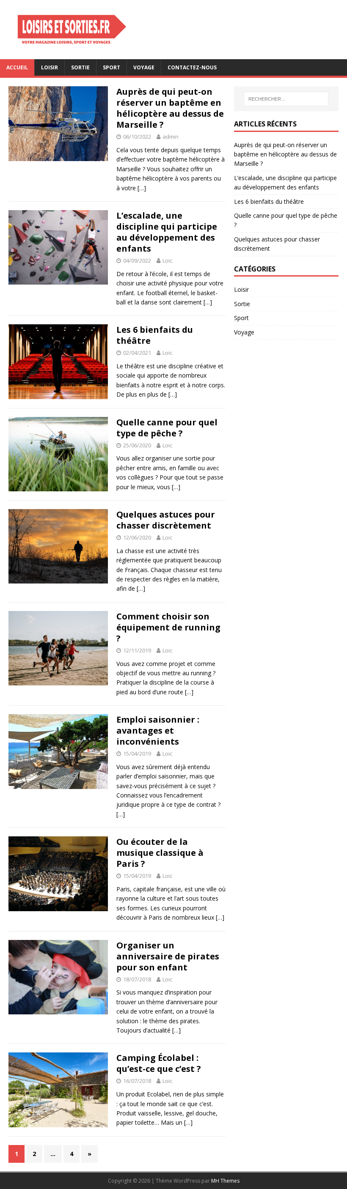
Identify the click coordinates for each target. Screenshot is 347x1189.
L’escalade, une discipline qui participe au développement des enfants (166, 232)
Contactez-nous (192, 67)
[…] (142, 188)
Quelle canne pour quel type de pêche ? (167, 427)
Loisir (49, 67)
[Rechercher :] (286, 99)
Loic (167, 260)
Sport (111, 67)
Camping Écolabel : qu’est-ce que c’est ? (158, 1063)
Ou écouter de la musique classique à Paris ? (160, 852)
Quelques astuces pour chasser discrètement (165, 520)
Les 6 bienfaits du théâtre (154, 335)
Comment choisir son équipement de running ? (168, 627)
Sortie (80, 67)
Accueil (17, 67)
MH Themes (225, 1180)
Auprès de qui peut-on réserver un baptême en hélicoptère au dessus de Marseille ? (170, 108)
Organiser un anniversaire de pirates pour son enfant (167, 956)
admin (170, 136)
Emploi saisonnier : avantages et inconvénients (157, 730)
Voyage (143, 67)
